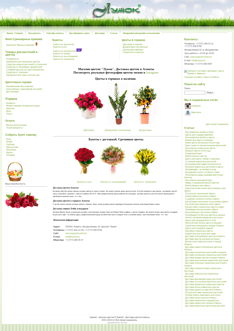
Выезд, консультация (16, 125)
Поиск (187, 88)
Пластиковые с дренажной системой (24, 89)
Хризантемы (12, 147)
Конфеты (10, 103)
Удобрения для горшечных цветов (23, 61)
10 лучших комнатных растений (200, 161)
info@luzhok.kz (72, 237)
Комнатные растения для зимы (200, 233)
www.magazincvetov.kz (76, 233)
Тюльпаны (11, 150)
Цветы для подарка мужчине (199, 135)
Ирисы (9, 152)
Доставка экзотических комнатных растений (206, 260)
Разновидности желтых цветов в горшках (205, 215)
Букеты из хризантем (63, 44)
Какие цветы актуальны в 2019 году (202, 143)
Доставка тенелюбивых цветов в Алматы (205, 236)
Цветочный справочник (217, 124)
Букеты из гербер (61, 53)
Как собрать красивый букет (198, 180)
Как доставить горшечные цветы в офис (204, 207)
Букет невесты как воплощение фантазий (205, 145)
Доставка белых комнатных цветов (202, 287)
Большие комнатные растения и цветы (204, 167)
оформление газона (117, 322)
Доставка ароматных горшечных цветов (204, 284)
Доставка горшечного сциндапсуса (202, 300)
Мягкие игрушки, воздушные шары (23, 106)
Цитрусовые (145, 130)
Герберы (10, 144)
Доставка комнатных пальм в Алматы (203, 303)
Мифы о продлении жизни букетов (202, 183)
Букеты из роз (60, 47)
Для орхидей (12, 91)
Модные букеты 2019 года (198, 151)
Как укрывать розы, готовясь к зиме (202, 172)
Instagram (152, 72)
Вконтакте (196, 112)
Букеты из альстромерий (65, 56)
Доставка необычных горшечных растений (206, 255)
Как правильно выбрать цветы (200, 137)
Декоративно (111, 130)
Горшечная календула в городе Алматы (204, 225)
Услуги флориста (14, 128)
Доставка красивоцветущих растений (203, 279)
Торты (9, 114)
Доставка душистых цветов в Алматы (203, 290)
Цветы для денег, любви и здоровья (202, 159)
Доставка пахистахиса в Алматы (201, 298)
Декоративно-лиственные (135, 47)
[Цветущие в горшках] (88, 118)
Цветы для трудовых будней (199, 228)
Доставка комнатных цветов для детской (205, 306)
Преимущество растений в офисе (201, 209)
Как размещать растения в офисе (201, 212)
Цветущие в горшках (133, 44)
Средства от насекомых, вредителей (24, 67)
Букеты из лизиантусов (64, 51)
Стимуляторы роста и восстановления (25, 70)
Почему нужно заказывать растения (202, 295)
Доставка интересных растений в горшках (205, 252)
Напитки (10, 108)
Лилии (9, 141)
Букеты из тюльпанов (63, 59)
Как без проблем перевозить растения (204, 217)
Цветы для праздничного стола (200, 220)
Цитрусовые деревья (133, 49)
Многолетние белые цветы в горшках (203, 223)
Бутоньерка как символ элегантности (203, 164)
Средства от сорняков (17, 72)
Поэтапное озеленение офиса (200, 193)
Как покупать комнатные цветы (200, 148)
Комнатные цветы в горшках (199, 140)
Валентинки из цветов (196, 156)
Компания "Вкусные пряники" (20, 45)
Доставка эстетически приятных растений (205, 281)
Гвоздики (10, 155)
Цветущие (89, 130)
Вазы (8, 111)
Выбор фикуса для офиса (197, 185)
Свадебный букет (193, 153)
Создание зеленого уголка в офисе (202, 199)
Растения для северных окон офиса (202, 204)
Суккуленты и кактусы (133, 52)
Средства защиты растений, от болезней (26, 64)
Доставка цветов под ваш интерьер (202, 239)
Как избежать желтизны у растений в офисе (206, 201)
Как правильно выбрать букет (199, 132)
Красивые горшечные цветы (199, 231)
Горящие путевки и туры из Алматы (201, 77)
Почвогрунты (12, 59)
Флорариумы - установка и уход (200, 169)
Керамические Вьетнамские (19, 86)
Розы (8, 139)
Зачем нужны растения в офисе (200, 196)
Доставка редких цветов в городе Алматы (205, 257)
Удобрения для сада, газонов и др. (23, 75)
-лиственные (124, 130)
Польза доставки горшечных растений (204, 292)
